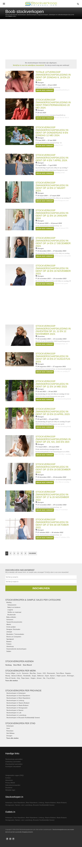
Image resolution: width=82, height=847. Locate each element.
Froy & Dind (51, 678)
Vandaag (8, 665)
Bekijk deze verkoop (44, 90)
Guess (39, 673)
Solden (8, 651)
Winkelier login (10, 790)
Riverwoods (51, 673)
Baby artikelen (11, 617)
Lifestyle (9, 632)
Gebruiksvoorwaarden (12, 785)
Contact (8, 778)
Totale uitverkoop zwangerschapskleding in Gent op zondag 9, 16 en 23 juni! (53, 76)
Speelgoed (10, 639)
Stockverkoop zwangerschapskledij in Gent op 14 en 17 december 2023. (53, 242)
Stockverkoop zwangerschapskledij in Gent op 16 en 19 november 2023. (53, 269)
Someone (25, 673)
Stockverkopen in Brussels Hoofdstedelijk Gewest (23, 717)
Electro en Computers (13, 636)
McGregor (70, 676)
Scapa (34, 676)
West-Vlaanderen (32, 802)
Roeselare (9, 731)
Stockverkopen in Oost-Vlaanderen (18, 695)
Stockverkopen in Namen (14, 710)
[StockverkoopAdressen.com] (41, 3)
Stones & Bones (16, 676)
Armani (39, 678)
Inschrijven (41, 588)
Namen (17, 805)
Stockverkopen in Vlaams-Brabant (17, 703)
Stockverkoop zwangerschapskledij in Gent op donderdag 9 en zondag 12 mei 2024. (52, 131)
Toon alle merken (11, 680)
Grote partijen (11, 627)
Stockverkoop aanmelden (14, 759)
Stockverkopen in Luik (13, 713)
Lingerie (10, 610)
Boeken (9, 641)
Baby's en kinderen (13, 607)
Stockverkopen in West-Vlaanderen (18, 698)
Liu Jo (19, 673)
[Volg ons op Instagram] (10, 839)
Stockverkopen (23, 690)
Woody (7, 676)
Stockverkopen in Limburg (15, 700)
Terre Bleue (60, 673)
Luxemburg (28, 805)
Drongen (9, 735)
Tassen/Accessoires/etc (14, 622)
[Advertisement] (41, 307)
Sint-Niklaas (10, 733)
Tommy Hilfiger (10, 673)
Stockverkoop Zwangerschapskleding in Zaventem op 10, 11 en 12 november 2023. (53, 330)
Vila (44, 678)
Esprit (47, 676)
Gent (8, 728)
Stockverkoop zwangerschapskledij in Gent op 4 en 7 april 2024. (52, 158)
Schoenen (9, 619)
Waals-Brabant (62, 802)
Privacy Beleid (10, 783)
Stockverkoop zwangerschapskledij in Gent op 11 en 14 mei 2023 (52, 384)
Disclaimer (8, 787)
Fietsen (8, 644)
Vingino (33, 678)
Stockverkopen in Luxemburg (16, 715)
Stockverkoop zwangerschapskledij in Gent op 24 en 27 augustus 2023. (53, 357)
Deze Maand (27, 665)
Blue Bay (33, 673)
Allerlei (8, 624)
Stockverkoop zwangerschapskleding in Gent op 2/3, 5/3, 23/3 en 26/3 (53, 439)
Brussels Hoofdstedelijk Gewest (43, 805)
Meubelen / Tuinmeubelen (15, 634)
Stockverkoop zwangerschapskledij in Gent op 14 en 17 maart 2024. (52, 186)
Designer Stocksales (13, 629)
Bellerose (40, 676)
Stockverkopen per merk (20, 670)
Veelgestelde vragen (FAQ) (14, 775)
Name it (52, 676)
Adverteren (9, 780)
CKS (44, 673)
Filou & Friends (10, 678)
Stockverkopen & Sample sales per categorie (33, 600)
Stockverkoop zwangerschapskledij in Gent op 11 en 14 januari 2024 (52, 214)
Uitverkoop (10, 646)
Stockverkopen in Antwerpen (16, 693)
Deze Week (17, 665)
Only (18, 678)
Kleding (8, 602)
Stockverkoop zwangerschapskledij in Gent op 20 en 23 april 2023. (53, 412)
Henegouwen (9, 805)
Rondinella (27, 676)
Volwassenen (11, 605)
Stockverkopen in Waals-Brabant (17, 705)
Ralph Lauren (61, 676)
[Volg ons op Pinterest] (13, 839)
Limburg (41, 802)
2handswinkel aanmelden (14, 764)
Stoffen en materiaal (14, 612)
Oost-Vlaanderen (19, 802)
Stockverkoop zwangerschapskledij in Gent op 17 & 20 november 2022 (52, 496)
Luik (22, 805)
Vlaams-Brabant (50, 802)
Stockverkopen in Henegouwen (16, 708)
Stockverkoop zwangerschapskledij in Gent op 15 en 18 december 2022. (53, 468)
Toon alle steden (12, 738)
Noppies (68, 673)
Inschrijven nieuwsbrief (13, 766)
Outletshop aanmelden (13, 761)
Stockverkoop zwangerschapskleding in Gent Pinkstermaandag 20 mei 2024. (53, 103)
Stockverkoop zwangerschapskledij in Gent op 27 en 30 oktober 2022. (52, 523)
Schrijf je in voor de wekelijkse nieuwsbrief (28, 65)
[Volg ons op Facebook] (7, 839)
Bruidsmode (11, 614)
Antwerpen (10, 726)
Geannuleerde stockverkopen (16, 649)
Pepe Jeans (25, 678)
